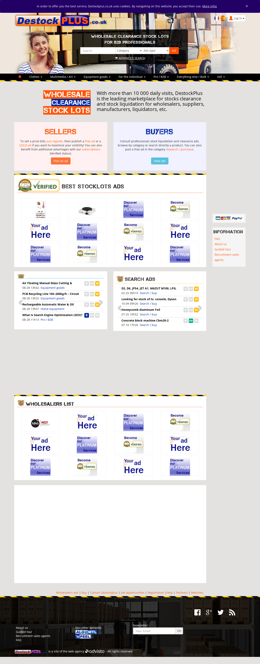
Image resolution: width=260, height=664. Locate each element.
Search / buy (148, 293)
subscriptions (91, 149)
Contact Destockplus (104, 592)
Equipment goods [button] (96, 77)
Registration (156, 592)
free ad (90, 141)
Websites (197, 592)
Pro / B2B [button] (160, 77)
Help (170, 592)
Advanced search (131, 58)
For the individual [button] (131, 77)
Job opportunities (132, 592)
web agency (76, 651)
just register (55, 141)
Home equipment (52, 309)
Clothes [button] (34, 77)
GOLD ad (25, 145)
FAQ (217, 239)
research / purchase (179, 149)
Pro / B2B (47, 320)
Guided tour (222, 249)
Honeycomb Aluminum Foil (140, 310)
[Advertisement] (61, 362)
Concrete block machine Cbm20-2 (145, 320)
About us (220, 244)
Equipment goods (53, 288)
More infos (209, 6)
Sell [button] (220, 77)
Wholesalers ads (67, 592)
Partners (182, 592)
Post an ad (61, 161)
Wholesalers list (50, 404)
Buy (84, 592)
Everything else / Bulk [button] (192, 77)
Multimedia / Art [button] (62, 77)
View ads (160, 161)
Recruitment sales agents (226, 257)
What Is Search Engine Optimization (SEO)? (52, 315)
